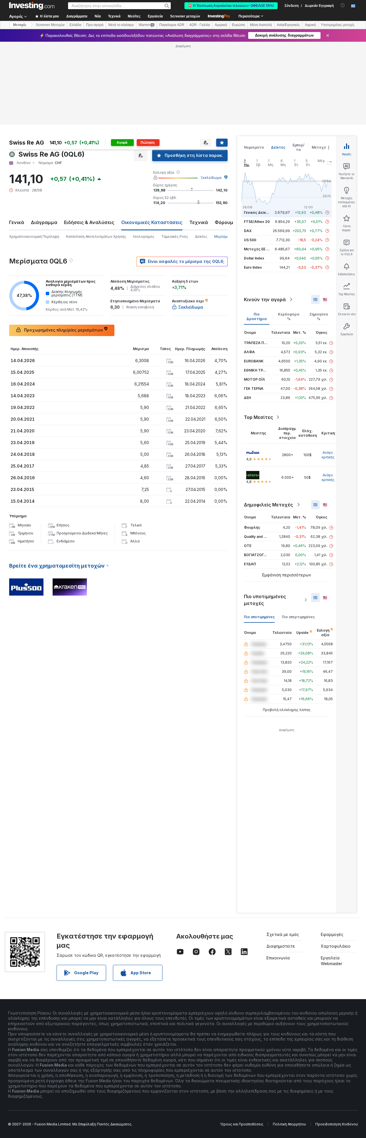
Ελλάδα (75, 25)
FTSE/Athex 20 (257, 221)
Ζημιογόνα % (318, 316)
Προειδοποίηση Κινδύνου (336, 1124)
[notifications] (342, 5)
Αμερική (221, 25)
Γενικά (16, 222)
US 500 (250, 240)
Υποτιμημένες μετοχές (338, 25)
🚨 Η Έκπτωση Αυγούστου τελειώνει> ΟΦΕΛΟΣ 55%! (231, 6)
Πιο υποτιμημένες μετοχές (265, 600)
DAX (248, 231)
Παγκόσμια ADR (171, 25)
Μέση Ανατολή (261, 25)
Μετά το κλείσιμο (121, 25)
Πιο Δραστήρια (256, 316)
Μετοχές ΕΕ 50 (257, 249)
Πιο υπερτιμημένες (298, 617)
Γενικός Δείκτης (258, 212)
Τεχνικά (198, 222)
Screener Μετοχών (50, 25)
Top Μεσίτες (258, 417)
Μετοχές (320, 147)
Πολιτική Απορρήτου (289, 1124)
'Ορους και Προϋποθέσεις (241, 1124)
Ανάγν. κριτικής (328, 454)
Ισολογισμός (143, 236)
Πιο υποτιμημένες (259, 617)
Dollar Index (254, 258)
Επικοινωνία (278, 957)
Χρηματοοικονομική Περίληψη (34, 236)
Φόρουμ (224, 222)
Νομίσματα (254, 147)
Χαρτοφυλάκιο (336, 946)
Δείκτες (201, 236)
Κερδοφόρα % (288, 316)
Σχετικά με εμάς (282, 934)
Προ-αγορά (95, 25)
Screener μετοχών (185, 16)
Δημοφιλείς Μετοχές (268, 505)
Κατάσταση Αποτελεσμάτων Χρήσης (96, 236)
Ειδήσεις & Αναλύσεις (89, 222)
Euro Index (253, 267)
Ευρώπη (238, 25)
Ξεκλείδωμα (210, 177)
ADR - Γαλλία (199, 25)
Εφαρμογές (332, 934)
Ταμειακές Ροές (174, 236)
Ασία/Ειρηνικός (288, 25)
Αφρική (310, 25)
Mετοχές (19, 25)
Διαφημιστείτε (280, 946)
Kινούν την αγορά (265, 299)
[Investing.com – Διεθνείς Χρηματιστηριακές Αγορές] (31, 6)
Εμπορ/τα (299, 147)
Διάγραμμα (44, 222)
